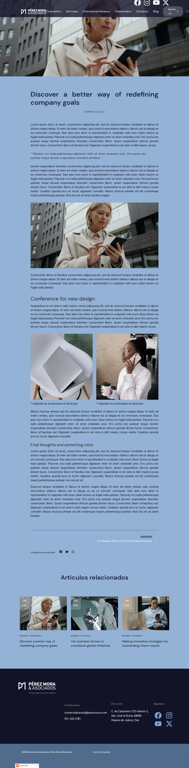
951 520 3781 (72, 719)
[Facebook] (158, 715)
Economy (86, 635)
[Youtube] (158, 723)
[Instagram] (169, 715)
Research (137, 635)
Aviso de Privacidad (101, 752)
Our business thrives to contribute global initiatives (90, 643)
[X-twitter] (169, 723)
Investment (36, 635)
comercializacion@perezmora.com (85, 713)
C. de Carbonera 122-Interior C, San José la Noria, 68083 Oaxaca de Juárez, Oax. (130, 715)
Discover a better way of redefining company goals (38, 643)
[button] (60, 551)
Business (24, 635)
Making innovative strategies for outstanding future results (145, 643)
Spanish (23, 765)
